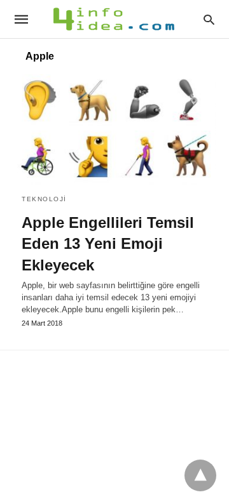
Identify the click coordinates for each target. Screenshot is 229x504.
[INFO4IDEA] (113, 19)
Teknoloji (44, 199)
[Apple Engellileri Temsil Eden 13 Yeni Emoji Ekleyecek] (114, 129)
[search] (209, 19)
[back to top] (200, 475)
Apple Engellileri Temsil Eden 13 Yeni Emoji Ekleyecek (108, 244)
